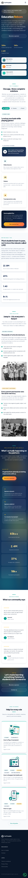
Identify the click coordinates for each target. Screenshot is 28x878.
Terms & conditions (6, 861)
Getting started (15, 772)
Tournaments (14, 737)
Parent (6, 770)
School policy (4, 866)
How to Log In (7, 808)
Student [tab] (5, 108)
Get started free (14, 224)
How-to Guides (5, 850)
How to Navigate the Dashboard (13, 775)
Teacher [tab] (14, 108)
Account (6, 772)
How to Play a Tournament (11, 740)
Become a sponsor (14, 36)
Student (6, 737)
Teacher (19, 770)
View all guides (14, 823)
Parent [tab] (22, 108)
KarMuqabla (7, 2)
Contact (3, 853)
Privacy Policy (4, 864)
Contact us (14, 690)
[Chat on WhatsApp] (25, 875)
